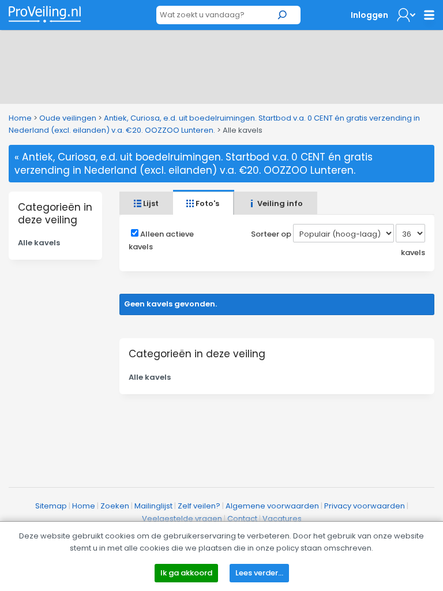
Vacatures (282, 518)
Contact (242, 518)
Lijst (150, 203)
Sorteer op (271, 234)
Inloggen (369, 15)
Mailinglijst (153, 505)
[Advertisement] (221, 65)
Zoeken (114, 505)
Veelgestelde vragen (182, 518)
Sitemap (51, 505)
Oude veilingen (67, 118)
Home (20, 118)
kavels (413, 252)
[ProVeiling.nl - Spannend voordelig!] (45, 14)
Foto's (206, 203)
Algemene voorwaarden (272, 505)
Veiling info (279, 203)
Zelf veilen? (199, 505)
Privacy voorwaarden (364, 505)
